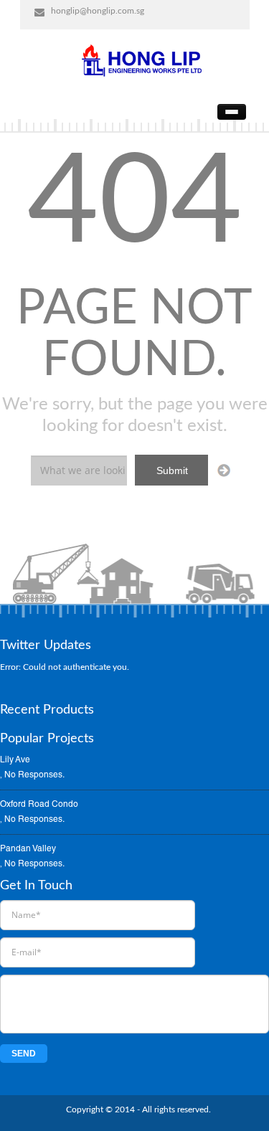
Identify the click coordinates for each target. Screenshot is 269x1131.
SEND (23, 1054)
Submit (172, 470)
